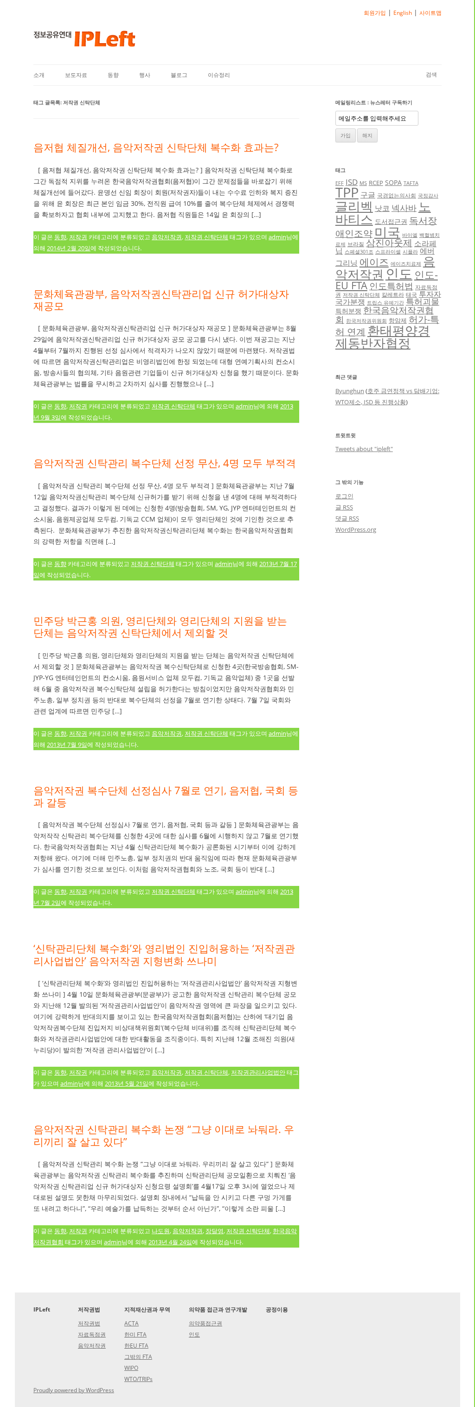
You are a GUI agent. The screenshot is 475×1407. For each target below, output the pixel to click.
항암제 (398, 320)
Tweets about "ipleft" (364, 449)
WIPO (131, 1368)
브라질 (355, 244)
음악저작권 (167, 237)
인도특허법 (391, 286)
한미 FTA (135, 1334)
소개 (39, 75)
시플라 (410, 251)
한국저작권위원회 (366, 321)
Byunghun (349, 391)
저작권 (78, 237)
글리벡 (354, 206)
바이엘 (409, 235)
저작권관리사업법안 (258, 1072)
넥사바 (404, 207)
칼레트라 (393, 294)
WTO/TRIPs (138, 1379)
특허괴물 (422, 301)
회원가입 (375, 13)
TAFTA (411, 183)
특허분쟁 (348, 310)
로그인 (344, 496)
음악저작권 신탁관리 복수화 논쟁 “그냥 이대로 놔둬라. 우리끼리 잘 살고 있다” (163, 1135)
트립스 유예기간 (385, 302)
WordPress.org (355, 529)
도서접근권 (391, 221)
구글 (367, 195)
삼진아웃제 (389, 242)
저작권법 (89, 1323)
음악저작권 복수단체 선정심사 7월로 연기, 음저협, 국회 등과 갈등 (165, 796)
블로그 (179, 75)
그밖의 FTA (138, 1357)
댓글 (347, 518)
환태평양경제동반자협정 (382, 336)
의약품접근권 (205, 1323)
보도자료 (76, 75)
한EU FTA (136, 1346)
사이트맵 (430, 13)
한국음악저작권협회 (384, 314)
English (402, 13)
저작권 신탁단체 (206, 237)
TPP (347, 192)
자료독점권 (92, 1334)
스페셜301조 (359, 251)
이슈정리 (219, 75)
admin (277, 237)
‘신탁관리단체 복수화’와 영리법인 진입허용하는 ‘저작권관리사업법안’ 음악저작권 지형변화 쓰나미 (164, 954)
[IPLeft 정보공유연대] (84, 42)
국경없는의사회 (396, 195)
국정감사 (428, 195)
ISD (352, 182)
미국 (387, 232)
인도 (398, 273)
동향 (113, 75)
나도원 (161, 1231)
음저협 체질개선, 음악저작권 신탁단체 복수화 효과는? (155, 147)
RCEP (376, 182)
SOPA (393, 182)
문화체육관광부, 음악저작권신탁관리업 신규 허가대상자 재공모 (161, 299)
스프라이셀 (388, 251)
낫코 (382, 208)
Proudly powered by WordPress (73, 1390)
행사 (144, 75)
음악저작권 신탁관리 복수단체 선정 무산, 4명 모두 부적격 (164, 463)
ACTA (131, 1323)
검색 (431, 74)
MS (363, 183)
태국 (411, 294)
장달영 (214, 1231)
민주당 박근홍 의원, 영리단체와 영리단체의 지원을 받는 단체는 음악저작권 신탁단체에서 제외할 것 (160, 626)
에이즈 (374, 261)
